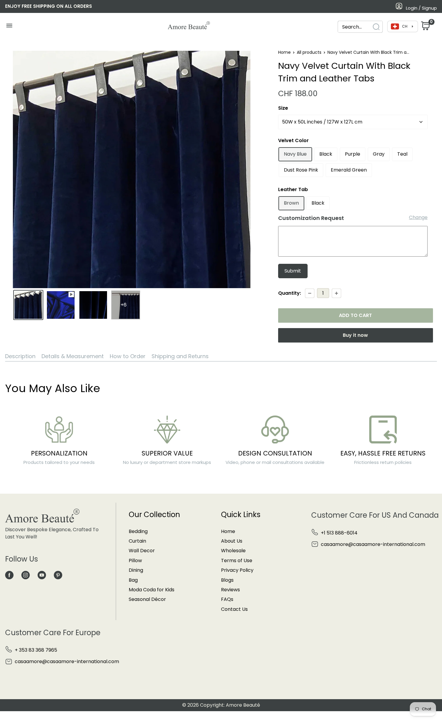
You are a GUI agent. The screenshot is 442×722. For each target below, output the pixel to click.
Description (20, 356)
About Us (231, 541)
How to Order (128, 356)
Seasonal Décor (147, 599)
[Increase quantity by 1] (336, 293)
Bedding (138, 531)
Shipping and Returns (180, 356)
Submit (292, 270)
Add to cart (355, 315)
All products (309, 52)
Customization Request (311, 218)
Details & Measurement (72, 356)
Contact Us (234, 609)
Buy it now (355, 335)
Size (283, 108)
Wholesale (233, 550)
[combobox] (360, 27)
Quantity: (289, 293)
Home (284, 52)
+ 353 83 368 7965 (36, 650)
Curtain (137, 541)
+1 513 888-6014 (339, 532)
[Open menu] (9, 27)
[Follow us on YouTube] (42, 575)
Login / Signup (421, 8)
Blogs (227, 580)
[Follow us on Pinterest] (58, 575)
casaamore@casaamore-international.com (373, 544)
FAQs (227, 599)
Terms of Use (236, 560)
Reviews (230, 589)
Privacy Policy (237, 570)
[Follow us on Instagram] (25, 575)
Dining (136, 570)
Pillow (135, 560)
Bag (133, 580)
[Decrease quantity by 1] (310, 293)
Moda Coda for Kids (151, 589)
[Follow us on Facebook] (9, 575)
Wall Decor (142, 550)
